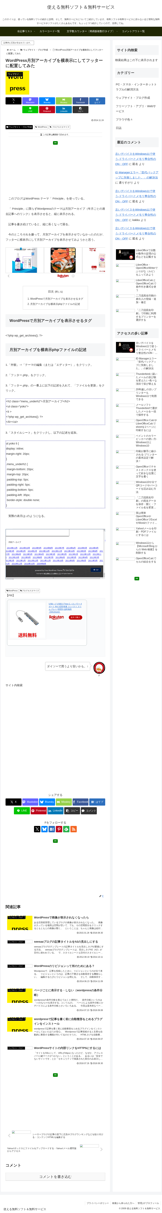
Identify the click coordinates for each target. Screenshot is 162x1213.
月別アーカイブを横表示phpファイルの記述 (55, 303)
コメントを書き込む (55, 1177)
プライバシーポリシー (98, 1203)
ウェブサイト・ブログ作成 (20, 127)
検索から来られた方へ (123, 1203)
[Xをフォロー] (37, 829)
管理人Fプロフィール (148, 1203)
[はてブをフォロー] (52, 829)
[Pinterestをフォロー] (59, 829)
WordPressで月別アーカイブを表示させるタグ (56, 298)
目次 (51, 291)
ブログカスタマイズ (60, 127)
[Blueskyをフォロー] (44, 829)
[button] (81, 109)
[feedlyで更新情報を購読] (66, 829)
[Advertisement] (55, 168)
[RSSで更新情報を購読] (73, 829)
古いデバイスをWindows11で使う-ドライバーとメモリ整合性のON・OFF (135, 159)
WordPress (42, 127)
